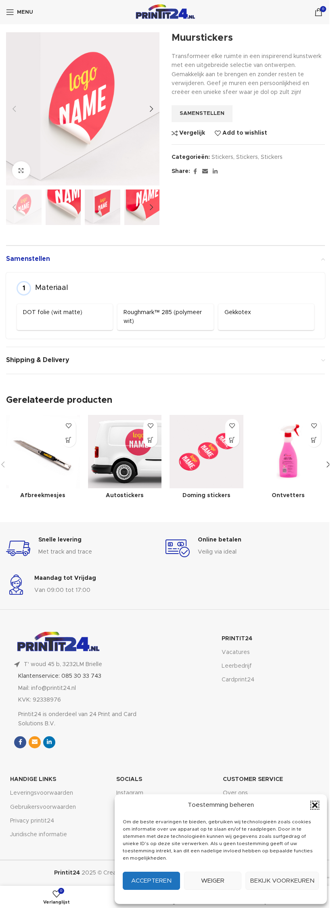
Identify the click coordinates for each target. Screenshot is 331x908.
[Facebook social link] (195, 171)
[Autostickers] (125, 452)
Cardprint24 (238, 680)
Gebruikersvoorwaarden (43, 807)
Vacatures (236, 652)
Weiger (212, 881)
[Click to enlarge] (21, 170)
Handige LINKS (33, 779)
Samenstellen (202, 113)
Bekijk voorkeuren (282, 881)
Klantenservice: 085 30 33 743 (59, 676)
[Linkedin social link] (215, 171)
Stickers (222, 157)
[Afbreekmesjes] (43, 452)
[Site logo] (165, 12)
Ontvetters (288, 495)
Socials (129, 779)
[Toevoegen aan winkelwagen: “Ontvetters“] (314, 440)
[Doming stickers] (206, 452)
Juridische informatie (38, 834)
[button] (315, 805)
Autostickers (125, 495)
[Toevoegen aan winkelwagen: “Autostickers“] (150, 440)
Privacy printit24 (32, 821)
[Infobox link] (86, 548)
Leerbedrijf (237, 666)
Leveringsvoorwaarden (41, 793)
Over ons (235, 793)
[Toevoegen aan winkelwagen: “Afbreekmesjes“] (69, 440)
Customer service (253, 779)
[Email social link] (205, 171)
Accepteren (151, 881)
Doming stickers (206, 495)
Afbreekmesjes (42, 495)
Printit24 (237, 638)
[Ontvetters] (288, 452)
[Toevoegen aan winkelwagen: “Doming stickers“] (232, 440)
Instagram (129, 793)
